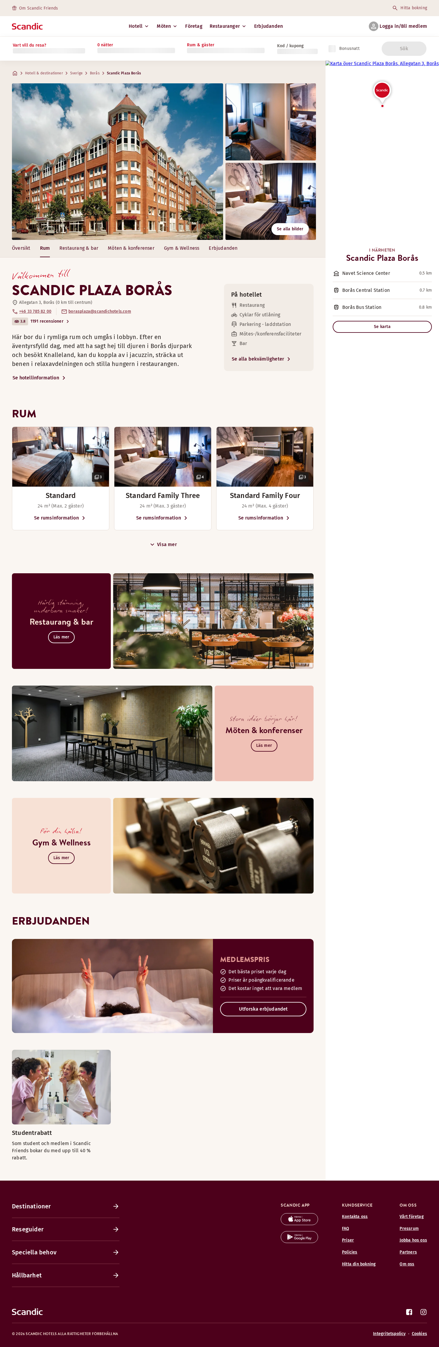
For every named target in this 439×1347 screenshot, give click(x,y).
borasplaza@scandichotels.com (99, 311)
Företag (193, 26)
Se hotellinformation (36, 378)
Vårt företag (411, 1216)
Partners (408, 1252)
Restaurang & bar (78, 248)
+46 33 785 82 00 (35, 311)
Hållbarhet (27, 1275)
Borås (95, 73)
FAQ (345, 1228)
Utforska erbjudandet (263, 1009)
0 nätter (105, 44)
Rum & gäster (200, 44)
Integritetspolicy (389, 1333)
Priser (348, 1240)
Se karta (382, 326)
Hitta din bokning (359, 1264)
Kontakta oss (355, 1216)
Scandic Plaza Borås (124, 73)
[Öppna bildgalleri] (60, 457)
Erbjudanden (268, 26)
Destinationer (31, 1206)
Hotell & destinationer (44, 73)
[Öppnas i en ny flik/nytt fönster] (299, 1223)
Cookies (419, 1333)
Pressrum (409, 1228)
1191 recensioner (47, 321)
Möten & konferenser (131, 248)
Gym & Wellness (181, 248)
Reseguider (28, 1229)
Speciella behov (34, 1252)
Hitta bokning (413, 7)
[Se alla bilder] (117, 161)
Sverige (76, 73)
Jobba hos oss (413, 1240)
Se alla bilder (290, 229)
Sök (404, 48)
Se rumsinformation (56, 518)
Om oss (407, 1264)
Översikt (21, 248)
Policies (349, 1252)
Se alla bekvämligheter (258, 359)
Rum (45, 248)
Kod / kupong (290, 45)
